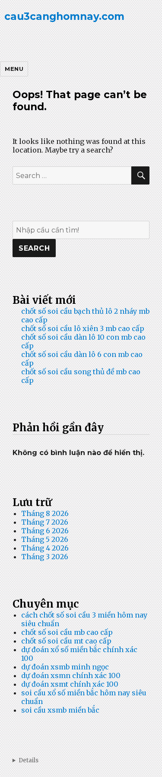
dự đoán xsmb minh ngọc (65, 666)
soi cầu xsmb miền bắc (60, 710)
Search (34, 248)
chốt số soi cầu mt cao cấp (66, 641)
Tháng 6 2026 (45, 530)
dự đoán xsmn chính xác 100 (71, 675)
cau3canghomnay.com (64, 16)
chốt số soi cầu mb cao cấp (67, 632)
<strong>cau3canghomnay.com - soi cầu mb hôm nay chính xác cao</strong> (81, 760)
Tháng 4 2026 (45, 548)
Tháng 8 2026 (45, 513)
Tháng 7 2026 (44, 522)
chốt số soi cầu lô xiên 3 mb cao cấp (82, 328)
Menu (14, 68)
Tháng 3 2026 (44, 556)
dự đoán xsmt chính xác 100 (69, 684)
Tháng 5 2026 (44, 539)
